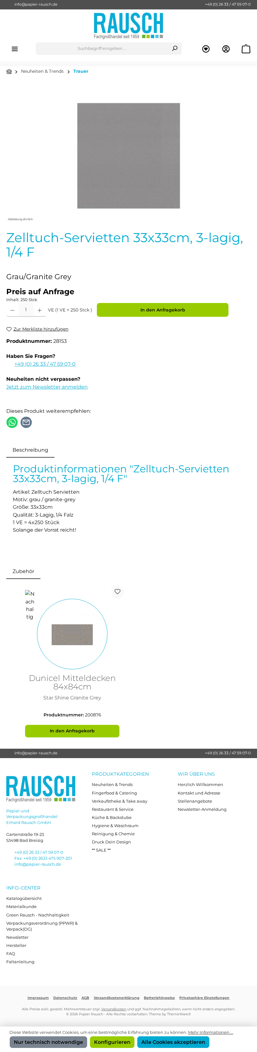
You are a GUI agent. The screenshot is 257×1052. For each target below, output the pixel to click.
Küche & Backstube (112, 817)
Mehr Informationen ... (210, 1032)
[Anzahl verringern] (12, 310)
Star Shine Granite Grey (72, 698)
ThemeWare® (179, 1014)
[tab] (30, 450)
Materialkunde (21, 906)
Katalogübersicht (24, 898)
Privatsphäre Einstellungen (204, 998)
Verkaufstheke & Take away (119, 801)
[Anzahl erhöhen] (40, 310)
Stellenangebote (195, 801)
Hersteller (16, 945)
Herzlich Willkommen (200, 784)
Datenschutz (65, 998)
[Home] (9, 71)
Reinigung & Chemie (113, 834)
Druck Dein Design (111, 842)
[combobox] (102, 48)
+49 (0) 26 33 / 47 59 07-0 (228, 4)
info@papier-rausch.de (35, 4)
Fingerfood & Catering (114, 793)
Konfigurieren (112, 1042)
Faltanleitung (20, 961)
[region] (128, 155)
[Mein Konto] (226, 48)
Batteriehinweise (159, 998)
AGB (85, 998)
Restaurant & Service (113, 809)
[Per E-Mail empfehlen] (26, 422)
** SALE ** (101, 850)
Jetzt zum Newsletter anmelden (47, 387)
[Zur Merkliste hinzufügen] (117, 592)
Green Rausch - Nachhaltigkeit (37, 915)
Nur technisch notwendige (48, 1042)
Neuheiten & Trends (112, 784)
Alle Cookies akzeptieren (173, 1042)
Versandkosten (113, 1009)
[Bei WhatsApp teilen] (12, 422)
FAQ (10, 953)
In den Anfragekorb (162, 310)
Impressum (38, 998)
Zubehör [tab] (23, 571)
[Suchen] (175, 48)
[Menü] (14, 48)
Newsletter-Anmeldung (202, 809)
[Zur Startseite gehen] (128, 26)
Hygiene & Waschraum (115, 825)
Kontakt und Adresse (199, 793)
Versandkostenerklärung (116, 998)
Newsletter (17, 937)
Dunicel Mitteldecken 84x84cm (72, 683)
